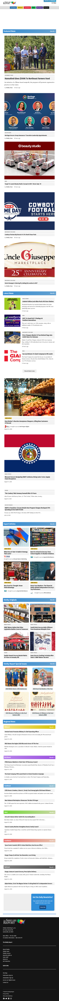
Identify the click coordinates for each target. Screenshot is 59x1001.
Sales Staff (5, 957)
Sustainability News (9, 75)
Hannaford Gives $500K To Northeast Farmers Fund (27, 78)
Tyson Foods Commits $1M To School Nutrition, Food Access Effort (23, 845)
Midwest (20, 7)
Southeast (13, 7)
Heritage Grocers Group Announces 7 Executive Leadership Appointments (26, 135)
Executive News (8, 132)
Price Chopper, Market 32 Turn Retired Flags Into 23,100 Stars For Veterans (37, 336)
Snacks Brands (25, 298)
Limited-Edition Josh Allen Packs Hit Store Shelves (38, 301)
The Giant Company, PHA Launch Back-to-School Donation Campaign (24, 774)
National (46, 7)
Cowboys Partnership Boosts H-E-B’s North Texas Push (20, 234)
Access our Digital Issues (9, 980)
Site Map (5, 973)
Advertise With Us (7, 955)
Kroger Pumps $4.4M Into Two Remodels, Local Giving (20, 855)
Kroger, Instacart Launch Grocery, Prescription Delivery (20, 871)
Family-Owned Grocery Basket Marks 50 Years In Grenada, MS (15, 656)
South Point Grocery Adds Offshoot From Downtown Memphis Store (41, 628)
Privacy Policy (6, 993)
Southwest (27, 7)
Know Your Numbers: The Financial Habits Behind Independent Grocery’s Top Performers (42, 587)
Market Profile (8, 474)
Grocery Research (9, 505)
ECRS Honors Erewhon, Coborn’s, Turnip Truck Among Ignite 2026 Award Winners (28, 790)
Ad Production (6, 961)
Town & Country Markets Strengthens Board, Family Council (21, 827)
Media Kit (5, 959)
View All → (52, 31)
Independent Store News (10, 232)
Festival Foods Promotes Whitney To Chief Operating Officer (22, 732)
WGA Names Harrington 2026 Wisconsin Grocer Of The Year (22, 743)
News (6, 181)
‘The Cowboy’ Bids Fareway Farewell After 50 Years (20, 493)
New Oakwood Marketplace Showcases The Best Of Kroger (21, 800)
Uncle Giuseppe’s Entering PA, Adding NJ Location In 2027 (21, 283)
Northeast (39, 7)
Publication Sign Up (8, 975)
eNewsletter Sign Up (8, 977)
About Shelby (6, 949)
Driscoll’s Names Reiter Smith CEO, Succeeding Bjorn (20, 817)
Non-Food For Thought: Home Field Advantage (13, 586)
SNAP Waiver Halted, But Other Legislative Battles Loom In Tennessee (16, 628)
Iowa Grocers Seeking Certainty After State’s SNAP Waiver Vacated (42, 656)
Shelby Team (9, 87)
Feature (6, 490)
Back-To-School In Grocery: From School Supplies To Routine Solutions (42, 553)
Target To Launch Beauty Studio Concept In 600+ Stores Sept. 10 (23, 184)
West (33, 7)
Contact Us (5, 982)
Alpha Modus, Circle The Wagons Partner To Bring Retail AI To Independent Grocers (28, 883)
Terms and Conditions (7, 996)
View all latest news (29, 371)
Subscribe (42, 907)
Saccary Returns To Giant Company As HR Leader (37, 354)
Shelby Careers (7, 953)
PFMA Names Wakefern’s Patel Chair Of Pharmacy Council (21, 762)
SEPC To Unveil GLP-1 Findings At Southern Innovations (32, 319)
